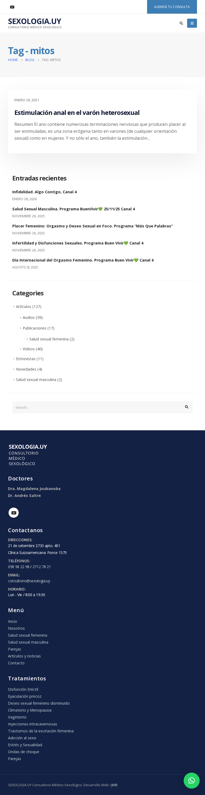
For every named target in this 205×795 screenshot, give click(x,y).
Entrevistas (26, 358)
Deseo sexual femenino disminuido (39, 703)
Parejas (14, 649)
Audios (29, 317)
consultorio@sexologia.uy (29, 580)
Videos (29, 348)
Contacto (16, 662)
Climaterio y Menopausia (30, 710)
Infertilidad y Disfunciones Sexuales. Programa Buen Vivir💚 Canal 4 (77, 243)
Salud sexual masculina (36, 379)
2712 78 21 (42, 566)
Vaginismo (17, 717)
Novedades (26, 369)
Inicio (12, 621)
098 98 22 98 (18, 566)
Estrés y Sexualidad (25, 744)
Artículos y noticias (24, 656)
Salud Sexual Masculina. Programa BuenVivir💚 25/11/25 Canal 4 (73, 208)
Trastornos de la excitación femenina (41, 730)
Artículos (23, 306)
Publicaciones (34, 328)
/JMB (113, 784)
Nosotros (16, 628)
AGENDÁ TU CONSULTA (172, 7)
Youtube (14, 513)
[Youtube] (12, 7)
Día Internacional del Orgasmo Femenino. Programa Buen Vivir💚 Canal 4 (82, 260)
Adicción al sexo (22, 737)
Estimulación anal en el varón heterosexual (77, 112)
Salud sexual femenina (49, 339)
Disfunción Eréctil (23, 689)
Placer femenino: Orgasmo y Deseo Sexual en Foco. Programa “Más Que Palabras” (92, 225)
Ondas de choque (23, 751)
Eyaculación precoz (24, 696)
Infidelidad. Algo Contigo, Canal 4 (44, 191)
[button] (192, 781)
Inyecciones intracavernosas (32, 723)
